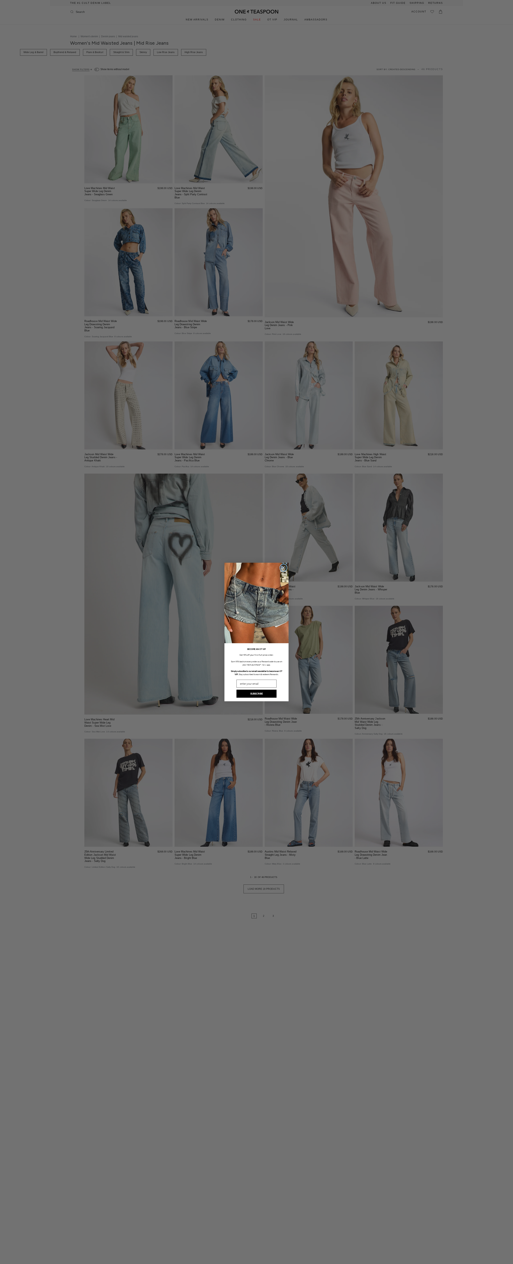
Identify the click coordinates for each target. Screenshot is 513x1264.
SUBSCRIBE (256, 693)
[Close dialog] (283, 567)
